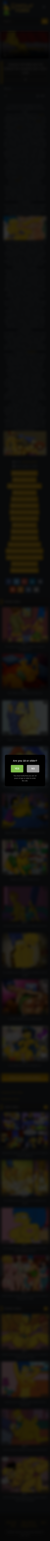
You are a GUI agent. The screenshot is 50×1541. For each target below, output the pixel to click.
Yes (17, 768)
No (33, 768)
